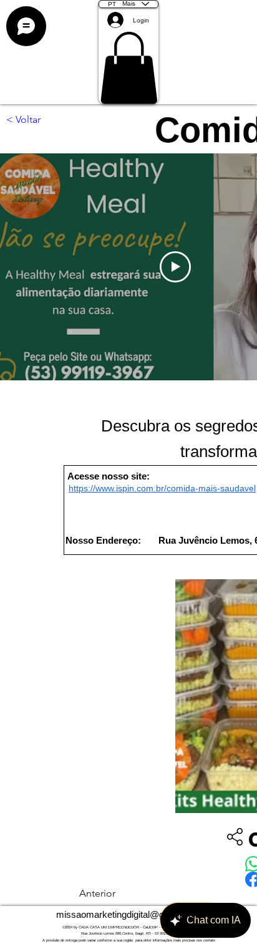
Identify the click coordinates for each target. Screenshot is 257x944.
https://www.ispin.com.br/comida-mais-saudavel (162, 488)
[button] (129, 68)
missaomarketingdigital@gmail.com (128, 914)
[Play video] (175, 266)
